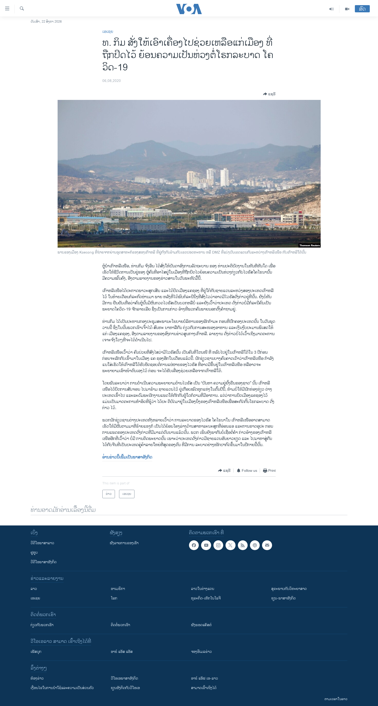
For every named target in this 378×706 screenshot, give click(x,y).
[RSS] (243, 545)
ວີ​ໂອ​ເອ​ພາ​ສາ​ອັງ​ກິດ (124, 678)
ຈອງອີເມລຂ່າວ (201, 651)
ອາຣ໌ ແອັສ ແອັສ (122, 651)
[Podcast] (255, 545)
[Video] (347, 9)
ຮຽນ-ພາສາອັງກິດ (283, 598)
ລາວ (34, 588)
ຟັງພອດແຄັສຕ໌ (201, 625)
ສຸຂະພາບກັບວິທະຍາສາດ (289, 588)
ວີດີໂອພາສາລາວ (42, 543)
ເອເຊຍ (107, 31)
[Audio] (331, 9)
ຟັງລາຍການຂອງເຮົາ (124, 543)
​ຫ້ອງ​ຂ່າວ (37, 678)
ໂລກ (114, 598)
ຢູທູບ (34, 552)
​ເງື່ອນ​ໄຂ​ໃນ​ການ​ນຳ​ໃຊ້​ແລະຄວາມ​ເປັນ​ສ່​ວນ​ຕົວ (62, 688)
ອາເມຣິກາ (118, 588)
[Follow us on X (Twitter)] (230, 545)
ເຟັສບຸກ (36, 651)
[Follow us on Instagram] (218, 545)
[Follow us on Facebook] (194, 545)
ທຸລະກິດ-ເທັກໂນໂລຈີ (206, 598)
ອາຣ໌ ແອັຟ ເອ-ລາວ (204, 678)
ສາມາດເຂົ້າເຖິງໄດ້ (204, 688)
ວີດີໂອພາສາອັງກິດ (44, 562)
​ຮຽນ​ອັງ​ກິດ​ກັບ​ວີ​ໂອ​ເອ (125, 688)
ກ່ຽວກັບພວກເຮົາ (42, 625)
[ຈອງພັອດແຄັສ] (267, 545)
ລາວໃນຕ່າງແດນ (202, 588)
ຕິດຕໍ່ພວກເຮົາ (120, 625)
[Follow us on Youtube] (206, 545)
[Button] (269, 94)
